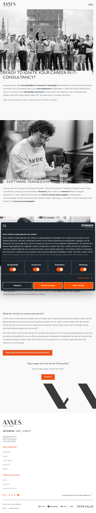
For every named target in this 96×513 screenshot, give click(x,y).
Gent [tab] (18, 431)
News (5, 469)
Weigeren (17, 285)
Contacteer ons (9, 488)
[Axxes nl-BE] (10, 4)
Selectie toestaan (48, 285)
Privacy (5, 508)
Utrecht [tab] (26, 431)
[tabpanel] (37, 439)
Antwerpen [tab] (8, 431)
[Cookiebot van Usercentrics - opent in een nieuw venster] (83, 226)
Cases (5, 456)
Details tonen (83, 278)
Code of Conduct (14, 508)
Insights (6, 465)
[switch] (36, 269)
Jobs (5, 480)
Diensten (6, 452)
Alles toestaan (78, 285)
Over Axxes (7, 460)
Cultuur (6, 484)
